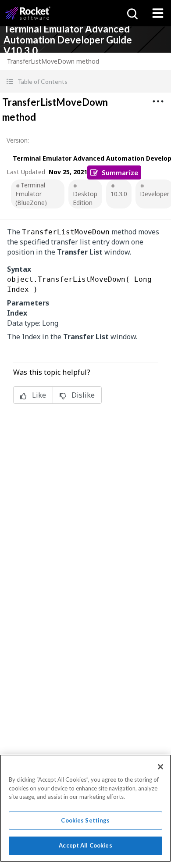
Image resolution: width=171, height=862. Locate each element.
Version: (18, 140)
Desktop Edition (85, 198)
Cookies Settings (85, 820)
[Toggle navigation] (158, 13)
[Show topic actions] (158, 101)
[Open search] (131, 13)
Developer (154, 194)
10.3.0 (118, 194)
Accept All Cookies (85, 845)
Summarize (120, 172)
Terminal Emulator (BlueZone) (31, 194)
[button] (85, 81)
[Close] (160, 766)
